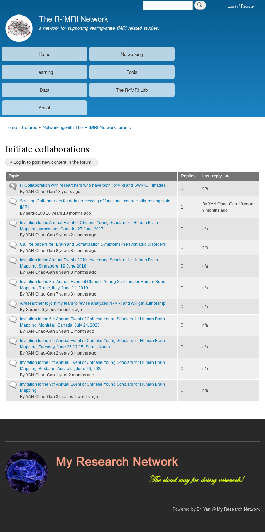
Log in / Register (241, 6)
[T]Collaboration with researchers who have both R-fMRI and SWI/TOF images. (93, 185)
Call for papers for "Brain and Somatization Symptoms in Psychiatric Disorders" (93, 244)
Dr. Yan (203, 509)
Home (44, 54)
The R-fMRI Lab (132, 90)
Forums (29, 127)
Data (44, 90)
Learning (44, 72)
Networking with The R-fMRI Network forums (86, 127)
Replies (188, 176)
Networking (132, 54)
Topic (14, 176)
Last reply (215, 176)
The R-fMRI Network (73, 18)
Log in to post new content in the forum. (53, 162)
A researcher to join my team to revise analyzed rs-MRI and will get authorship (92, 303)
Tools (132, 72)
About (44, 107)
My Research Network (238, 509)
